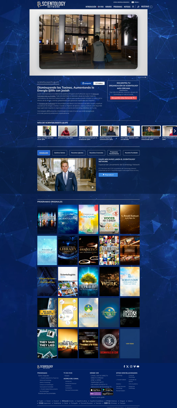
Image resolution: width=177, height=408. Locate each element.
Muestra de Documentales (47, 393)
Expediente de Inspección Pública (115, 407)
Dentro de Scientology (45, 380)
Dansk (48, 401)
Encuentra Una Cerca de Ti (123, 98)
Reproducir (109, 175)
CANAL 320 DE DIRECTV (99, 376)
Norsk (66, 403)
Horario (67, 376)
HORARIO (108, 7)
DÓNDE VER (94, 373)
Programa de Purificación (47, 103)
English (41, 401)
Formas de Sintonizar (70, 383)
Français (122, 403)
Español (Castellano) (96, 401)
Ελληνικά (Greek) (68, 401)
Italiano (130, 401)
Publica (100, 83)
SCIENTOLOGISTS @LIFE (48, 82)
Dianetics (118, 384)
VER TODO (130, 344)
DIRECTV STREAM (97, 378)
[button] (2, 131)
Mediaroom (68, 385)
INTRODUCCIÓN (91, 7)
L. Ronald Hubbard (121, 379)
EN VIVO (101, 7)
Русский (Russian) (87, 403)
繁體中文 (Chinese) (110, 403)
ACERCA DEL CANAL (71, 379)
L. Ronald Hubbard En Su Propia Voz (49, 378)
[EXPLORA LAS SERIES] (47, 219)
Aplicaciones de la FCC (132, 407)
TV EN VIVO (68, 373)
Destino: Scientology (45, 382)
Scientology (119, 375)
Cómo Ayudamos (133, 384)
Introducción (68, 381)
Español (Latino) (82, 401)
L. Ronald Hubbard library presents (49, 389)
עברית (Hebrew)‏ (111, 401)
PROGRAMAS (117, 7)
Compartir (87, 83)
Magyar (122, 401)
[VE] (47, 250)
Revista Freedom (120, 390)
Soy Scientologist (44, 391)
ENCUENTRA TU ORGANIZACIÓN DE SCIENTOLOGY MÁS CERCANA (123, 85)
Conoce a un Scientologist (46, 384)
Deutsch (56, 401)
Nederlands (57, 403)
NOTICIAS (127, 7)
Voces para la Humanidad (46, 387)
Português (74, 403)
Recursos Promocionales (71, 390)
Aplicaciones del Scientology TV (101, 387)
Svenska (98, 403)
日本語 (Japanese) (45, 403)
